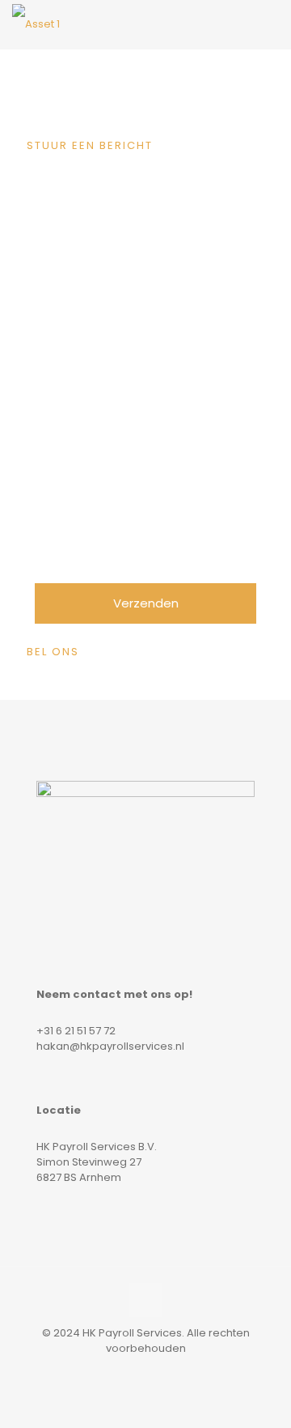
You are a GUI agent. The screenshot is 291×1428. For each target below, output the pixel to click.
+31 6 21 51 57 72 (76, 1030)
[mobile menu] (269, 24)
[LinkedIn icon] (154, 1370)
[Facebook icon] (120, 1370)
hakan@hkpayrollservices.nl (110, 1046)
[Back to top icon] (145, 1300)
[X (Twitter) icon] (137, 1370)
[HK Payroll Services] (36, 24)
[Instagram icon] (171, 1370)
